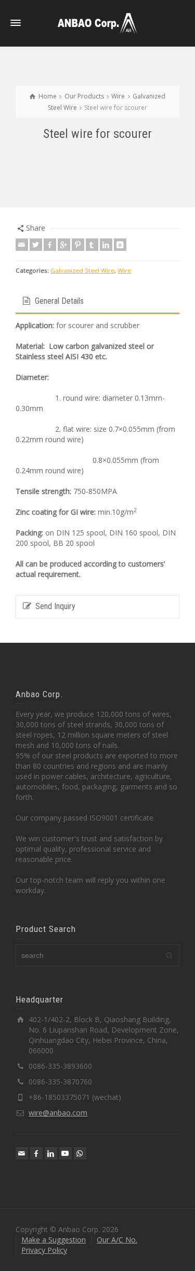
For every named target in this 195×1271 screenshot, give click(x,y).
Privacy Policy (44, 1250)
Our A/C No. (117, 1240)
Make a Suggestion (53, 1240)
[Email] (22, 244)
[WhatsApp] (80, 1153)
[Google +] (64, 244)
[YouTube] (65, 1153)
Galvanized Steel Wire (82, 270)
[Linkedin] (106, 244)
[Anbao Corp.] (97, 22)
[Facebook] (50, 244)
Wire (124, 270)
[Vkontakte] (120, 244)
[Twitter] (36, 244)
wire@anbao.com (58, 1113)
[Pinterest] (78, 244)
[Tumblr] (92, 244)
